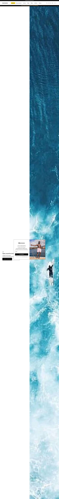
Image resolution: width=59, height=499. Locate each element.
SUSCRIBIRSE (21, 254)
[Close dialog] (44, 240)
